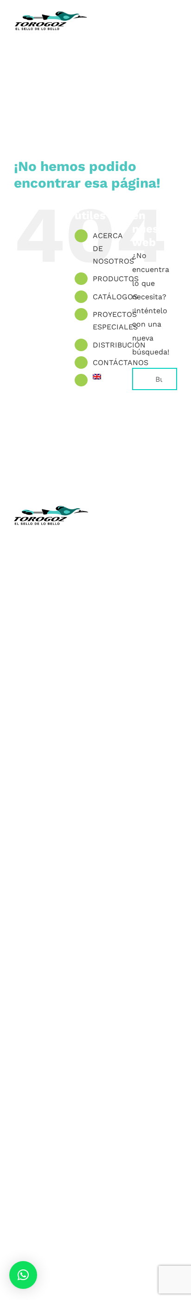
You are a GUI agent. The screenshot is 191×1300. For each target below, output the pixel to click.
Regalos (51, 929)
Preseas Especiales (51, 887)
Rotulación (51, 942)
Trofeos (51, 805)
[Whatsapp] (148, 769)
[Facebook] (115, 769)
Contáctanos (140, 643)
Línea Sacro (140, 616)
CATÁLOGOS (115, 296)
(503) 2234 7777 (59, 617)
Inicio (140, 547)
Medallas (51, 819)
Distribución (140, 630)
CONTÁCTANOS (120, 362)
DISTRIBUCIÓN (119, 345)
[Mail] (164, 769)
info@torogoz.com (51, 638)
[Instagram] (131, 769)
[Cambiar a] (105, 376)
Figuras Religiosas (140, 602)
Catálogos (140, 589)
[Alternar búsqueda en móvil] (156, 33)
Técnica (140, 575)
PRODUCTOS (116, 278)
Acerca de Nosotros (140, 561)
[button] (23, 1275)
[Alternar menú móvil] (173, 33)
